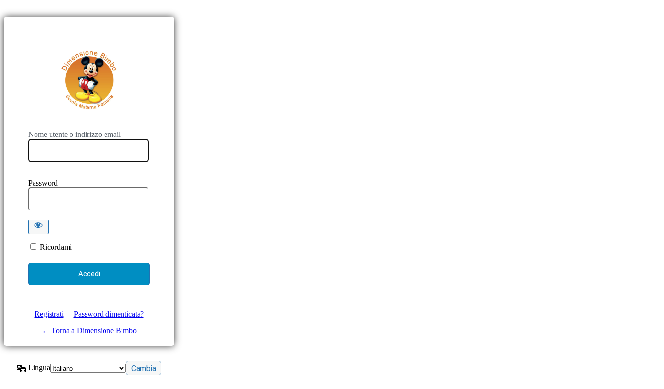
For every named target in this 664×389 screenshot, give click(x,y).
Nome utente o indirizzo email (74, 134)
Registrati (49, 314)
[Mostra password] (38, 227)
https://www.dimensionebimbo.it (89, 80)
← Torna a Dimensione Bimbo (89, 330)
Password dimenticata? (109, 314)
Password (43, 183)
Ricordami (56, 247)
